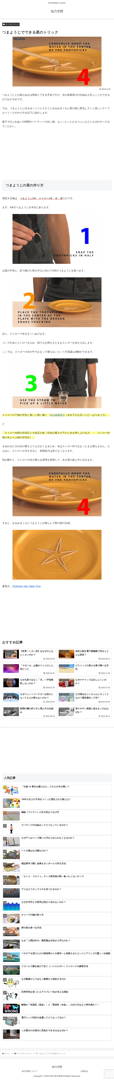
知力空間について (29, 1071)
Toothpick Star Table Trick (26, 586)
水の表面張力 (57, 415)
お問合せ (84, 1071)
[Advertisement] (57, 152)
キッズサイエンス (12, 24)
